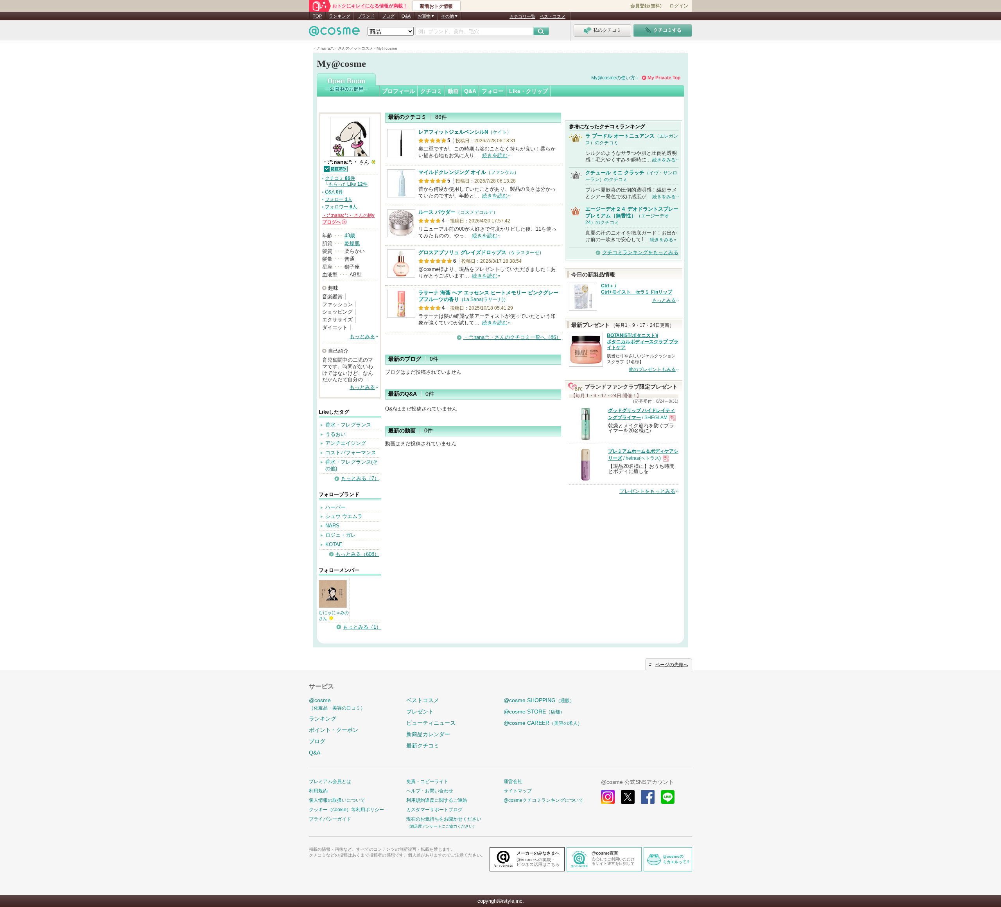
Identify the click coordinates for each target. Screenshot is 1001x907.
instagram (608, 797)
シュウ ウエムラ (343, 516)
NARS (332, 526)
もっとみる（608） (357, 554)
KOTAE (334, 544)
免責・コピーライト (427, 781)
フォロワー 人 (341, 207)
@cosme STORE (534, 711)
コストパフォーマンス (350, 452)
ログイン (678, 6)
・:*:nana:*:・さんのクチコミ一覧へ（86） (512, 337)
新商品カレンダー (428, 734)
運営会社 (513, 781)
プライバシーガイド (330, 819)
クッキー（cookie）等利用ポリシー (346, 809)
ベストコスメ (552, 16)
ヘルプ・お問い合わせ (429, 791)
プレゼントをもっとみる (647, 491)
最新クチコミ (422, 745)
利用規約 (318, 791)
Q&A (406, 16)
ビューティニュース (431, 723)
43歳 (349, 235)
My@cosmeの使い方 (613, 78)
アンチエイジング (345, 443)
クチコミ (431, 91)
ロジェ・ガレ (340, 535)
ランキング (339, 16)
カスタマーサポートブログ (434, 809)
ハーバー (335, 507)
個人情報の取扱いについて (337, 800)
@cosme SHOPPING (539, 700)
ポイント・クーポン (333, 730)
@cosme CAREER (543, 723)
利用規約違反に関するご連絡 (436, 800)
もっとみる (362, 336)
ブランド (366, 16)
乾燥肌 (352, 243)
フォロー (493, 91)
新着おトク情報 (436, 6)
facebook (648, 797)
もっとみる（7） (360, 478)
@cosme (337, 704)
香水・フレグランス (348, 425)
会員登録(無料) (646, 6)
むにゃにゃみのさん (334, 615)
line (668, 797)
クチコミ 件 (340, 178)
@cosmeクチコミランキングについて (543, 800)
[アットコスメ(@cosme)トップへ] (334, 33)
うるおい (335, 434)
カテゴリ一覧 (522, 16)
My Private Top (664, 78)
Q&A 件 (334, 192)
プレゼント (420, 711)
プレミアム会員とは (330, 781)
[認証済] (335, 168)
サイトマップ (518, 791)
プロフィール (398, 91)
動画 (453, 91)
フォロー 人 (338, 199)
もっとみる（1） (362, 627)
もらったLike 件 (348, 184)
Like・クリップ (528, 91)
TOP (317, 16)
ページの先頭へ (671, 664)
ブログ (388, 16)
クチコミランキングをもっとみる (640, 252)
